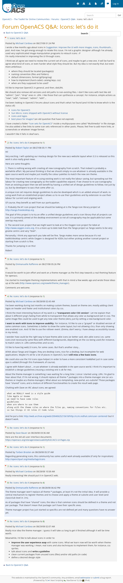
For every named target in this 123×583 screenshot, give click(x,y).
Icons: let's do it (17, 38)
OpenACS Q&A (68, 19)
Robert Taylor (23, 147)
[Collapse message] (5, 37)
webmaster (85, 577)
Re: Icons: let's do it (19, 142)
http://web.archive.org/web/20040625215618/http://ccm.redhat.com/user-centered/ (66, 416)
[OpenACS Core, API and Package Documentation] (96, 3)
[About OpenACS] (78, 3)
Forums (55, 19)
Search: (85, 33)
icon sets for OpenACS (41, 123)
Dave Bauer (22, 432)
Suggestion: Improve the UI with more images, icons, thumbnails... (79, 47)
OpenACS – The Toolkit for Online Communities (26, 19)
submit (96, 577)
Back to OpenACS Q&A (17, 32)
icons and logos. (19, 116)
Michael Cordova (24, 43)
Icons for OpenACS (20, 110)
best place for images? (22, 119)
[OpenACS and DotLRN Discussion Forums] (108, 3)
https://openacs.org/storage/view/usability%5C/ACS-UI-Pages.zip (37, 439)
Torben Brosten (24, 452)
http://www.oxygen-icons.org (19, 228)
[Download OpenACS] (90, 3)
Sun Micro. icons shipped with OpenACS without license (39, 113)
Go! (119, 15)
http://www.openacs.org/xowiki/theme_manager (44, 283)
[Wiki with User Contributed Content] (102, 3)
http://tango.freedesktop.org (19, 210)
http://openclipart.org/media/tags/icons (25, 459)
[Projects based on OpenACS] (84, 3)
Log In (116, 3)
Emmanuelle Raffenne (27, 264)
